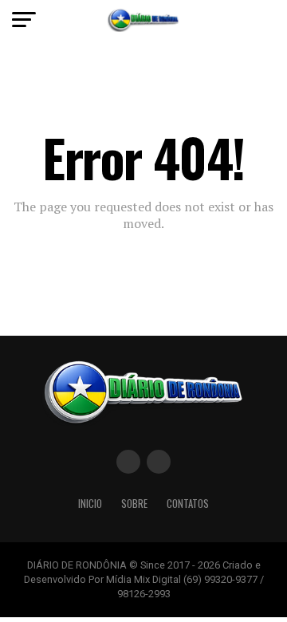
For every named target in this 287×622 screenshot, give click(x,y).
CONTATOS (188, 503)
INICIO (90, 503)
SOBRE (134, 503)
